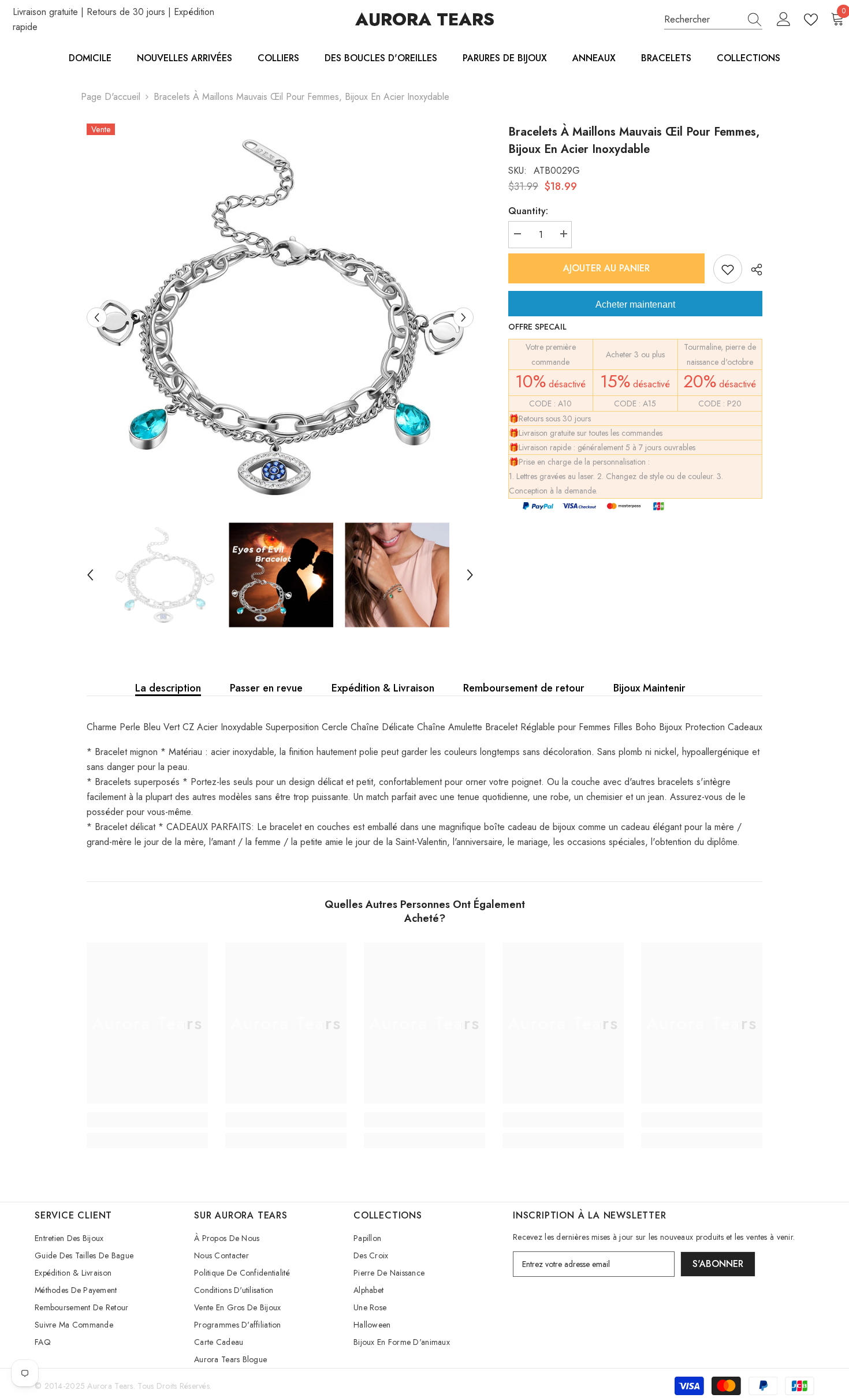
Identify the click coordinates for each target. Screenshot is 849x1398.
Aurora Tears (110, 1386)
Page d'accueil (110, 96)
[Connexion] (784, 20)
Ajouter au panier (606, 268)
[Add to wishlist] (727, 269)
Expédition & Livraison (383, 688)
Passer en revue (266, 688)
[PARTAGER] (752, 269)
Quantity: (528, 211)
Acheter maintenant (635, 304)
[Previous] (97, 317)
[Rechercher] (713, 19)
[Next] (463, 317)
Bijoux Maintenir (649, 688)
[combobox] (702, 19)
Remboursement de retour (523, 688)
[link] (147, 1119)
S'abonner (717, 1263)
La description (168, 688)
